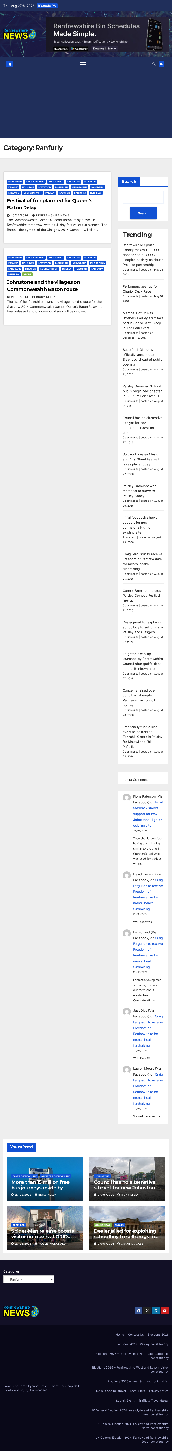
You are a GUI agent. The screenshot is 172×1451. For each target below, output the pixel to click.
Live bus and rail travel (110, 1391)
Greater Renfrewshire (55, 1176)
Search (129, 181)
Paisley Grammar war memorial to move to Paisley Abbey (139, 491)
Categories (11, 1271)
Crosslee (73, 181)
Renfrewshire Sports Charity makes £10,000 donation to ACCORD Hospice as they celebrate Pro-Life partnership (143, 255)
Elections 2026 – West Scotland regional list (138, 1381)
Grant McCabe (132, 1243)
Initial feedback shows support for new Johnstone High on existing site (148, 813)
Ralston (64, 192)
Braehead (19, 1225)
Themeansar (38, 1390)
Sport (27, 274)
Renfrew (95, 192)
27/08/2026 (23, 1194)
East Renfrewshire (25, 1176)
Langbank (97, 187)
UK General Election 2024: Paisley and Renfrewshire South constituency (132, 1439)
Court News (103, 1225)
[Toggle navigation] (82, 64)
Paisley (50, 192)
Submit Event (125, 1400)
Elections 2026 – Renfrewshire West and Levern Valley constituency (130, 1369)
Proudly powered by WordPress (25, 1386)
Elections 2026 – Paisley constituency (142, 1344)
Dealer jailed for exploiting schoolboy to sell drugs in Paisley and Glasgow (143, 627)
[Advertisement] (86, 102)
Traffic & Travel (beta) (154, 1400)
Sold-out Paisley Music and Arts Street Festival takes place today (141, 459)
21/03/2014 (20, 297)
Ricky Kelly (45, 297)
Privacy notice (159, 1391)
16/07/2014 (20, 215)
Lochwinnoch (32, 192)
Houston (28, 187)
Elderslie (90, 181)
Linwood (13, 192)
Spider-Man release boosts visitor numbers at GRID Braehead (42, 1236)
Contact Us (136, 1334)
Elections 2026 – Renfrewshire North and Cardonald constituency (132, 1356)
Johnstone (79, 263)
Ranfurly (80, 192)
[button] (153, 64)
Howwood (44, 187)
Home (120, 1334)
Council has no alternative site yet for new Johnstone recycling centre (126, 1187)
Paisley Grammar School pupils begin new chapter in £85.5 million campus (142, 391)
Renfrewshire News (52, 215)
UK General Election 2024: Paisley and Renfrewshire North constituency (132, 1426)
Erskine (13, 187)
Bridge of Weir (35, 181)
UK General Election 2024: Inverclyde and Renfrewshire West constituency (130, 1412)
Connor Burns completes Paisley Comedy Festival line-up (142, 595)
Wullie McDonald (52, 1243)
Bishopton (15, 181)
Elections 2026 (158, 1334)
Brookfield (56, 181)
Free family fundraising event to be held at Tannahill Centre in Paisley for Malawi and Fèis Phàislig (142, 736)
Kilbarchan (79, 187)
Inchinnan (61, 187)
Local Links (137, 1391)
